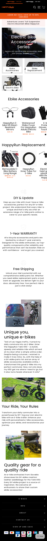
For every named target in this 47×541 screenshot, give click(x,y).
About (23, 513)
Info (23, 506)
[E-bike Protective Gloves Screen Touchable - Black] (45, 134)
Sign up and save (23, 527)
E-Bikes (23, 499)
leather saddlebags (14, 480)
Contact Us (23, 520)
